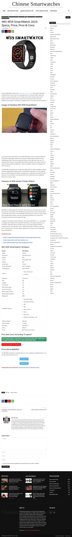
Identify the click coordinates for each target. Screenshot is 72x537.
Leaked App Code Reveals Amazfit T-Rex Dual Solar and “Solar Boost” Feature (15, 480)
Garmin (52, 104)
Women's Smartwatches (55, 282)
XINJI (51, 291)
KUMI (51, 144)
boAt (51, 53)
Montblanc (52, 176)
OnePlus (52, 191)
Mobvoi (52, 174)
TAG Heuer (52, 253)
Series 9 (38, 221)
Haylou (51, 113)
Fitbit (51, 91)
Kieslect (52, 138)
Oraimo (52, 197)
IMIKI (51, 121)
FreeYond (52, 100)
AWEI (51, 40)
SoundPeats (53, 240)
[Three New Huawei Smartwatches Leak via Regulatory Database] (4, 488)
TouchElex (52, 259)
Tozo (51, 261)
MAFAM (52, 159)
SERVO (51, 223)
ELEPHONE (52, 85)
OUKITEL (52, 200)
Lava (51, 147)
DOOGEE (52, 77)
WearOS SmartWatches (55, 276)
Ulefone (52, 267)
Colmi (51, 60)
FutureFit (52, 102)
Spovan (52, 244)
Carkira (51, 57)
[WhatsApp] (12, 31)
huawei (51, 117)
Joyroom (52, 130)
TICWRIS (52, 255)
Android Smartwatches (27, 11)
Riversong (52, 212)
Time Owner (53, 257)
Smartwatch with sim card (56, 236)
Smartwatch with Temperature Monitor (59, 238)
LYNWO (52, 157)
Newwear (52, 185)
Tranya (51, 263)
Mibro (51, 170)
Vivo (51, 272)
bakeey (51, 43)
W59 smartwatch (14, 392)
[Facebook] (3, 31)
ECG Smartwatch (54, 81)
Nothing (52, 189)
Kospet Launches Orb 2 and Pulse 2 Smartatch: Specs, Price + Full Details (39, 480)
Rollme (51, 216)
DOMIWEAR (53, 74)
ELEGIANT (52, 83)
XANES (51, 284)
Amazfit (52, 32)
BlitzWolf (52, 49)
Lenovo (52, 151)
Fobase (52, 96)
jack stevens (5, 28)
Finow (51, 87)
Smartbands (53, 11)
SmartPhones (53, 231)
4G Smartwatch (53, 26)
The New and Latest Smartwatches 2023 (28, 367)
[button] (68, 11)
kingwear (52, 140)
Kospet (51, 142)
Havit (51, 110)
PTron (51, 204)
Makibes (52, 163)
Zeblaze (52, 293)
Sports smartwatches (42, 11)
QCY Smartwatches (54, 206)
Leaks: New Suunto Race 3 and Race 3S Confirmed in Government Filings (15, 495)
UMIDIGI (52, 269)
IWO (26, 16)
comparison (53, 62)
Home (4, 11)
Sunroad (52, 248)
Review (51, 210)
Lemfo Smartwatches (55, 149)
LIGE (51, 153)
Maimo (51, 161)
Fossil (51, 98)
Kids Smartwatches (54, 136)
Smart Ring (52, 227)
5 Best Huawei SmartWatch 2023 (39, 409)
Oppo (51, 195)
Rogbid (51, 214)
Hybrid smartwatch (54, 119)
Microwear (52, 172)
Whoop (52, 280)
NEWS (51, 183)
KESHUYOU (52, 134)
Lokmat (52, 155)
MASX (51, 166)
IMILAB (52, 123)
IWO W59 (7, 392)
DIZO (51, 72)
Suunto (51, 250)
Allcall (51, 30)
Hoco (51, 115)
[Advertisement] (24, 82)
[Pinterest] (9, 31)
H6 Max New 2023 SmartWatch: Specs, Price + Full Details (12, 410)
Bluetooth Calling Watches (13, 16)
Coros (51, 66)
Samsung (52, 219)
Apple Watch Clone (9, 14)
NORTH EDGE (53, 187)
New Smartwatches (12, 11)
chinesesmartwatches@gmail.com (32, 530)
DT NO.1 (52, 79)
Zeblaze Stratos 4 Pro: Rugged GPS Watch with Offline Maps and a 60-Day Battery (39, 488)
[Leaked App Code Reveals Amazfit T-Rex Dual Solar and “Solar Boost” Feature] (4, 480)
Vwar (51, 274)
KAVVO (51, 132)
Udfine (51, 265)
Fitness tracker (21, 16)
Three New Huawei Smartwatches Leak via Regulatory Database (14, 488)
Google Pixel (53, 106)
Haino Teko (52, 108)
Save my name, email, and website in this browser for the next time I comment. (21, 463)
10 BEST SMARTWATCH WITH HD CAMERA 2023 (15, 240)
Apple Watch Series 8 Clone (25, 93)
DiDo (51, 70)
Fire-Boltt (52, 89)
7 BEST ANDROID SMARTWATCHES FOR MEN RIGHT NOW (18, 242)
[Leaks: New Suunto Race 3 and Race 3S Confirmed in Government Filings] (4, 495)
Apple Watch (53, 36)
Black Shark (52, 45)
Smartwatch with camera (56, 233)
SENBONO (52, 221)
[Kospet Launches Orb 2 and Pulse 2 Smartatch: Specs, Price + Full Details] (28, 480)
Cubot (51, 68)
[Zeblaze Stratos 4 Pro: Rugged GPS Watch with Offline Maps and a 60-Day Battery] (28, 488)
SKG (51, 225)
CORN (51, 64)
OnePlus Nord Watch (55, 193)
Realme (52, 208)
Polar (51, 202)
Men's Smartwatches (31, 16)
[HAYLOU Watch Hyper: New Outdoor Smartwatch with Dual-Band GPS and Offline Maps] (28, 495)
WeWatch (52, 278)
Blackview (52, 47)
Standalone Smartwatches (56, 246)
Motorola (52, 178)
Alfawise (52, 28)
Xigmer (51, 289)
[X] (6, 31)
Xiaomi (51, 286)
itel (51, 125)
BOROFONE (53, 55)
